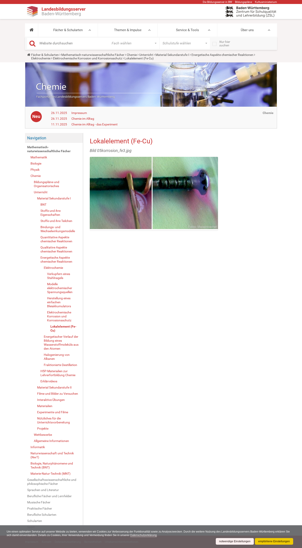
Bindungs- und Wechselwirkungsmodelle (57, 229)
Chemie (132, 55)
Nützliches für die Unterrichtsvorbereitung (53, 420)
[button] (31, 30)
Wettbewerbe (43, 434)
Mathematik (39, 157)
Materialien (44, 406)
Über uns (247, 30)
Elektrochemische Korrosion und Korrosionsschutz (87, 58)
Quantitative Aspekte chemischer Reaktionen (56, 239)
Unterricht (146, 55)
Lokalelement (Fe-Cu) (63, 328)
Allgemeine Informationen (51, 441)
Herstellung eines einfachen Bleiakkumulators (59, 302)
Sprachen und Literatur (43, 490)
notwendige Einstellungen (234, 541)
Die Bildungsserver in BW (217, 2)
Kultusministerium (266, 2)
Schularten (34, 521)
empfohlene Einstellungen (274, 541)
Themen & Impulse (127, 30)
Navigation (36, 138)
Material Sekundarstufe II (54, 387)
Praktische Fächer (39, 508)
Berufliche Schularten (41, 514)
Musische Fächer (38, 502)
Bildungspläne (243, 2)
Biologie (36, 163)
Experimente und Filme (52, 412)
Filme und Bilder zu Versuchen (57, 393)
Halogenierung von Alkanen (57, 356)
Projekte (42, 428)
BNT (43, 204)
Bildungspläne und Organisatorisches (46, 184)
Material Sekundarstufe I (172, 55)
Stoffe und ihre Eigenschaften (50, 212)
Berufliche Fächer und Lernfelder (49, 496)
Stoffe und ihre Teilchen (56, 221)
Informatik (38, 447)
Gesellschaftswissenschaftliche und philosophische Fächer (51, 481)
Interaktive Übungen (51, 400)
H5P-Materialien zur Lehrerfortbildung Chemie (57, 373)
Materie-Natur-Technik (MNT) (51, 473)
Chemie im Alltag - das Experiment (94, 124)
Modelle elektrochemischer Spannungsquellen (60, 288)
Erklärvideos (48, 381)
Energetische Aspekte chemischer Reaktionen (222, 55)
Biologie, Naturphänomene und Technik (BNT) (52, 465)
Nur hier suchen (224, 43)
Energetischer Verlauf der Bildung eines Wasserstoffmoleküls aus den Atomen (61, 342)
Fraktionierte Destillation (60, 365)
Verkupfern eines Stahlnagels (58, 276)
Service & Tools (187, 30)
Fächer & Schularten (68, 30)
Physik (35, 169)
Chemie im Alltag (82, 118)
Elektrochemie (40, 58)
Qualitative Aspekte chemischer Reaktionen (56, 249)
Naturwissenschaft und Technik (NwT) (52, 455)
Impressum (79, 113)
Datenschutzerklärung (143, 535)
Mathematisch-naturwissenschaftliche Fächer (92, 55)
